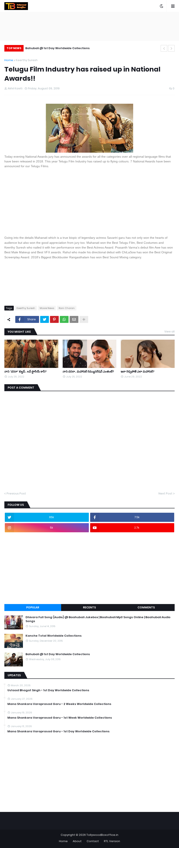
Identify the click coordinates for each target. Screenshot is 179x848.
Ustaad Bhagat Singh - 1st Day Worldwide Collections (48, 690)
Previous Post (16, 493)
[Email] (74, 319)
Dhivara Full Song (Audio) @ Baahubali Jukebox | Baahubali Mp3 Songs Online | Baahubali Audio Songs (98, 619)
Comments (146, 607)
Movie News (47, 308)
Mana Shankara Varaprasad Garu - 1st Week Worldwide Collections (59, 718)
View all (169, 331)
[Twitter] (44, 319)
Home (8, 60)
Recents (89, 607)
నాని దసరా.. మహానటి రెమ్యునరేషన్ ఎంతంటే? (88, 372)
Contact (93, 841)
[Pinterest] (54, 319)
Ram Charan (67, 308)
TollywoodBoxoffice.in (102, 835)
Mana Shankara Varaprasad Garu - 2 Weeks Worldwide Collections (59, 704)
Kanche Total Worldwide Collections (54, 636)
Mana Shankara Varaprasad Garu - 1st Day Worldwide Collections (58, 731)
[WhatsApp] (64, 319)
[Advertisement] (89, 201)
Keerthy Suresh (27, 60)
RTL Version (112, 841)
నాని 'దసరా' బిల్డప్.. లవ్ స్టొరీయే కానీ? (25, 372)
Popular (32, 607)
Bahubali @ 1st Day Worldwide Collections (57, 48)
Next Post (165, 493)
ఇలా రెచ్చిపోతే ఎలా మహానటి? (137, 372)
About (77, 841)
